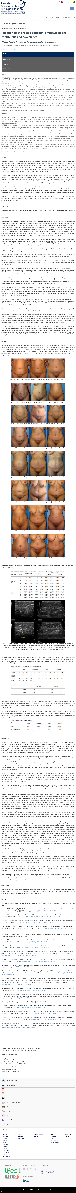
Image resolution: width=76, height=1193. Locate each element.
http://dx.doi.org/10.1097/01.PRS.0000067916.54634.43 (47, 1019)
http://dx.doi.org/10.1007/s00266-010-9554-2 (42, 911)
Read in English (10, 1085)
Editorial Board (5, 1145)
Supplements (55, 1142)
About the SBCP (6, 1141)
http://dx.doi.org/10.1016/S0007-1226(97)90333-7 (31, 990)
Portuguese (69, 2)
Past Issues (54, 1140)
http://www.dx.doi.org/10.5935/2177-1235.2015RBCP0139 (19, 49)
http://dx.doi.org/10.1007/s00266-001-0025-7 (34, 942)
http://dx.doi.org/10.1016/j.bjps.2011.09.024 (15, 998)
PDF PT (8, 1089)
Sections (5, 1148)
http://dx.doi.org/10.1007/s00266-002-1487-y (15, 967)
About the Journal (6, 1138)
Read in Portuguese (11, 1080)
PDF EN (8, 1094)
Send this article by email (13, 1102)
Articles (53, 1135)
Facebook (9, 1120)
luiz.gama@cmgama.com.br (14, 1066)
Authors (20, 1135)
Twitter (8, 1124)
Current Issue (53, 1138)
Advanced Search (68, 1136)
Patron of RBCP (6, 1153)
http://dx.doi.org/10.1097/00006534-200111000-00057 (35, 947)
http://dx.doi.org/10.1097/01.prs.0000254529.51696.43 (18, 1027)
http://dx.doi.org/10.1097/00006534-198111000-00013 (43, 917)
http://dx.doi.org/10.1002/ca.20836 (46, 1013)
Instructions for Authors (38, 1136)
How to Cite (9, 1107)
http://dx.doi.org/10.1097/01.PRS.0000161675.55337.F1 (38, 961)
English (58, 2)
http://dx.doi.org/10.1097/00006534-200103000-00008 (37, 922)
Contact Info (6, 1156)
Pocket (8, 1115)
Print (7, 1098)
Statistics (5, 64)
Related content (7, 69)
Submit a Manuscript (21, 1138)
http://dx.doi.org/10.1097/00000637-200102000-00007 (18, 955)
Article (4, 53)
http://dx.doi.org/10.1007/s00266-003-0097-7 (31, 1008)
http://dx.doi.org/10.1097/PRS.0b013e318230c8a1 (16, 984)
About (5, 1135)
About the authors (7, 59)
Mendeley (9, 1111)
